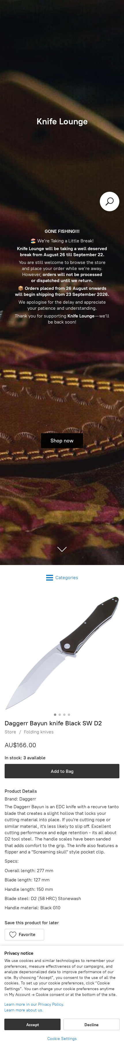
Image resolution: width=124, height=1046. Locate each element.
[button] (24, 934)
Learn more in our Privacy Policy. (34, 1004)
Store (10, 732)
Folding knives (39, 732)
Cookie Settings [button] (62, 1038)
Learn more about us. (23, 1010)
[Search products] (109, 201)
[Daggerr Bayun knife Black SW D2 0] (62, 653)
